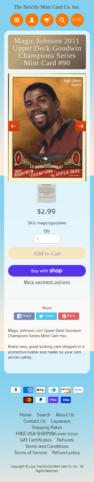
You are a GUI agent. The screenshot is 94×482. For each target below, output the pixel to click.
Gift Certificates (36, 440)
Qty (47, 231)
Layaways (60, 421)
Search (43, 415)
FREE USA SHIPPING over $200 (47, 434)
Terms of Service (30, 453)
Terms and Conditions (47, 446)
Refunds (65, 440)
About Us (65, 415)
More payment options (47, 282)
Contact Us (35, 421)
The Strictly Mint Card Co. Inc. (47, 6)
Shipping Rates (47, 427)
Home (26, 415)
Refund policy (66, 453)
